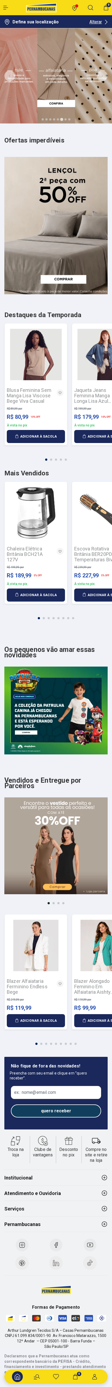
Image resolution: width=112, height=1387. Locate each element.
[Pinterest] (22, 1263)
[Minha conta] (94, 1376)
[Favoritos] (56, 1376)
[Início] (17, 1376)
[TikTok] (90, 1263)
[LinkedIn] (56, 1263)
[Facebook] (56, 1245)
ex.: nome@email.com (35, 1092)
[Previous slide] (9, 75)
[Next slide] (102, 75)
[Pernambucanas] (41, 7)
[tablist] (56, 456)
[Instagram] (22, 1245)
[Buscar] (36, 1376)
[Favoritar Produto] (60, 393)
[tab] (43, 119)
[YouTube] (90, 1245)
